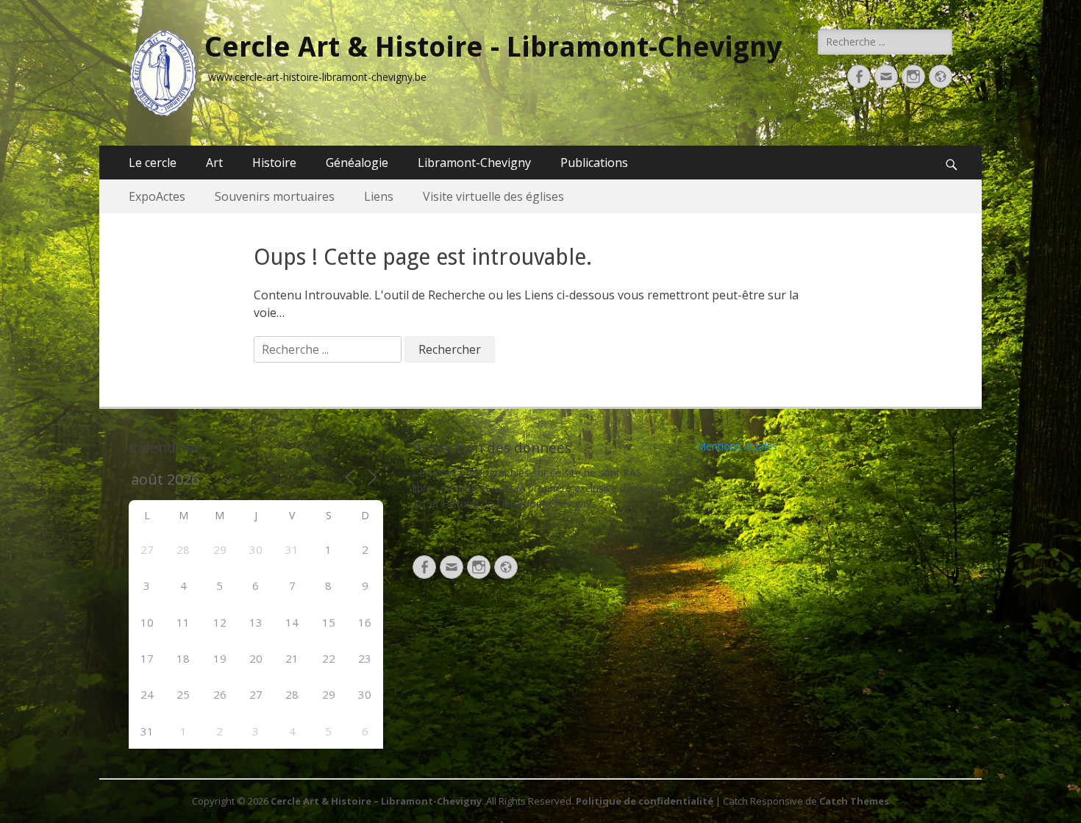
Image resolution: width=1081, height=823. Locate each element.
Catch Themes (854, 801)
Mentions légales (736, 446)
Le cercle (152, 162)
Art (214, 162)
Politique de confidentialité (644, 801)
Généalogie (357, 162)
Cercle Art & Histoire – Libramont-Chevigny (376, 801)
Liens (378, 196)
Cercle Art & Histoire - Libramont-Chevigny (493, 47)
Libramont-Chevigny (474, 162)
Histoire (274, 162)
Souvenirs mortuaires (275, 196)
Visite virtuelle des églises (493, 196)
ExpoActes (157, 196)
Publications (594, 162)
